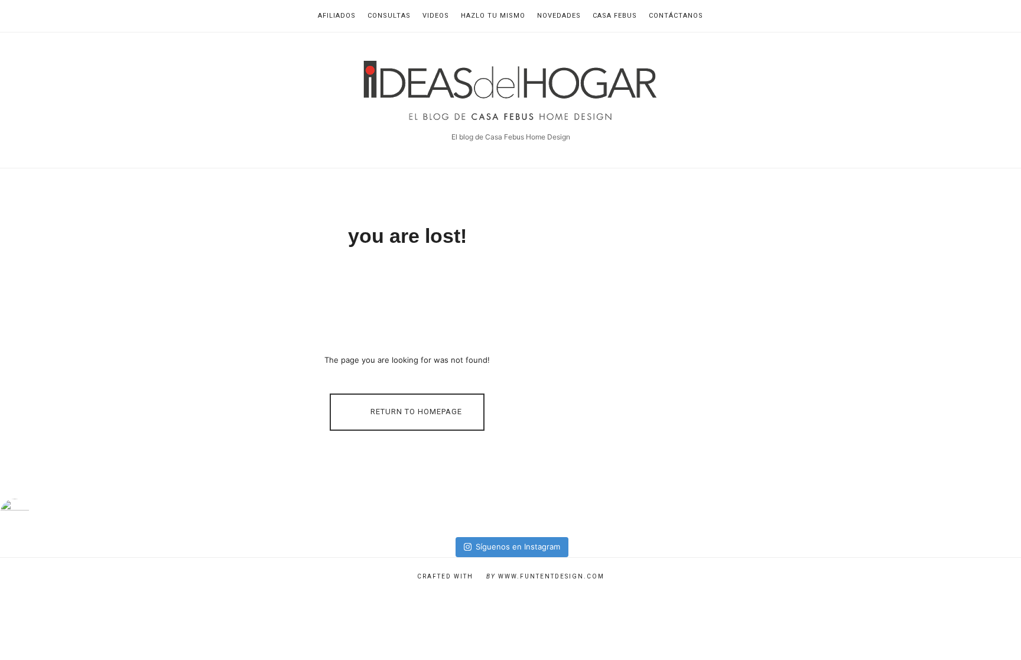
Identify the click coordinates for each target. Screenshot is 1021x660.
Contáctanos (676, 15)
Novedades (559, 15)
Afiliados (337, 15)
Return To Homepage (415, 411)
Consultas (389, 15)
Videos (435, 15)
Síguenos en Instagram (518, 546)
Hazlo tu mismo (493, 15)
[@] (32, 513)
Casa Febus (615, 15)
